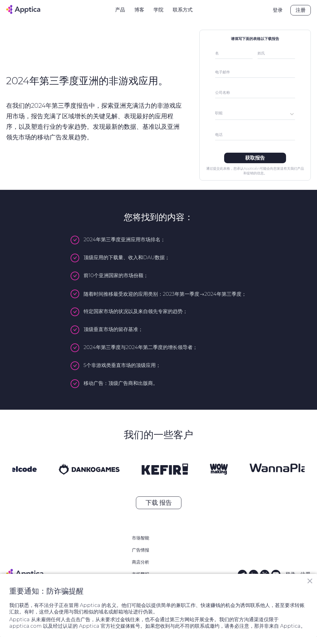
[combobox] (215, 114)
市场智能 (140, 538)
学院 (158, 10)
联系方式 (183, 10)
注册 (301, 10)
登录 (278, 10)
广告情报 (140, 550)
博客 (139, 10)
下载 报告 (158, 502)
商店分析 (140, 562)
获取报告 (255, 158)
